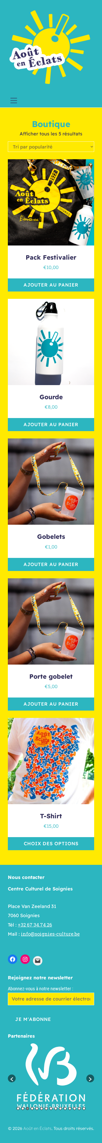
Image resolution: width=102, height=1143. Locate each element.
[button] (12, 1078)
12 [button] (69, 1108)
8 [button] (51, 1108)
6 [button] (41, 1108)
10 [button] (60, 1108)
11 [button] (65, 1108)
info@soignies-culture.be (50, 934)
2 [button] (22, 1108)
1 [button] (18, 1108)
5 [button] (36, 1108)
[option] (51, 1075)
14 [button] (79, 1108)
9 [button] (55, 1108)
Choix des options (51, 844)
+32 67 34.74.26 (35, 925)
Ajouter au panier (51, 285)
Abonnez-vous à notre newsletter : (40, 988)
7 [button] (46, 1108)
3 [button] (27, 1108)
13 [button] (74, 1108)
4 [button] (32, 1108)
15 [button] (84, 1108)
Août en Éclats (37, 1128)
